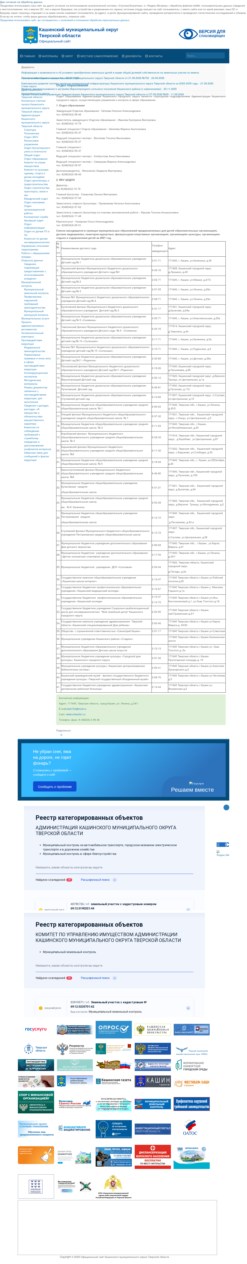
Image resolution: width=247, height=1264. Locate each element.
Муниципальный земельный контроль (36, 291)
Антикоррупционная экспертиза (36, 374)
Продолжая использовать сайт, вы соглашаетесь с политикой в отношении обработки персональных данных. (65, 20)
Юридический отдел (36, 198)
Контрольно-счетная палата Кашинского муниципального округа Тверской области (35, 106)
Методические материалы (32, 381)
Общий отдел (32, 155)
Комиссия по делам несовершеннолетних (37, 240)
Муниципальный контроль (31, 283)
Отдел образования (36, 158)
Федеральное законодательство (34, 349)
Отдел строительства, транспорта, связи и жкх (37, 191)
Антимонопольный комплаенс (32, 334)
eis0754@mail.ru (76, 709)
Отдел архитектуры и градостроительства (36, 182)
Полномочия (31, 133)
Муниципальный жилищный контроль (36, 312)
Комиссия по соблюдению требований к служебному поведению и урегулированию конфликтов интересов (37, 438)
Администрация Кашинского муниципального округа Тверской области (35, 120)
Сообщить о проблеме (55, 786)
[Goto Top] (226, 808)
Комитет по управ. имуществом (35, 164)
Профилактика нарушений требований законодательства (34, 302)
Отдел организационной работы (34, 209)
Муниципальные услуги (35, 318)
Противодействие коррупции (31, 341)
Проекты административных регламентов (32, 325)
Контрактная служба (36, 216)
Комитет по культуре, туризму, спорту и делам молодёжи (36, 173)
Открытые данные (32, 260)
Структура (30, 129)
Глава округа (29, 86)
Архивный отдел (33, 220)
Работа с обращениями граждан (35, 254)
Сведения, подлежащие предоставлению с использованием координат (35, 271)
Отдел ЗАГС (31, 137)
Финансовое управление (31, 142)
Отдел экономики (34, 202)
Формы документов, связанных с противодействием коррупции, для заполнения (36, 394)
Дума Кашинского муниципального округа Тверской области (35, 93)
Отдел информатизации (34, 225)
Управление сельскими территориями (35, 247)
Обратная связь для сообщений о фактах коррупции (36, 456)
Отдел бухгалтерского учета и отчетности (37, 149)
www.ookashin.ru (76, 714)
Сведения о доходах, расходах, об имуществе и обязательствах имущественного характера (36, 414)
